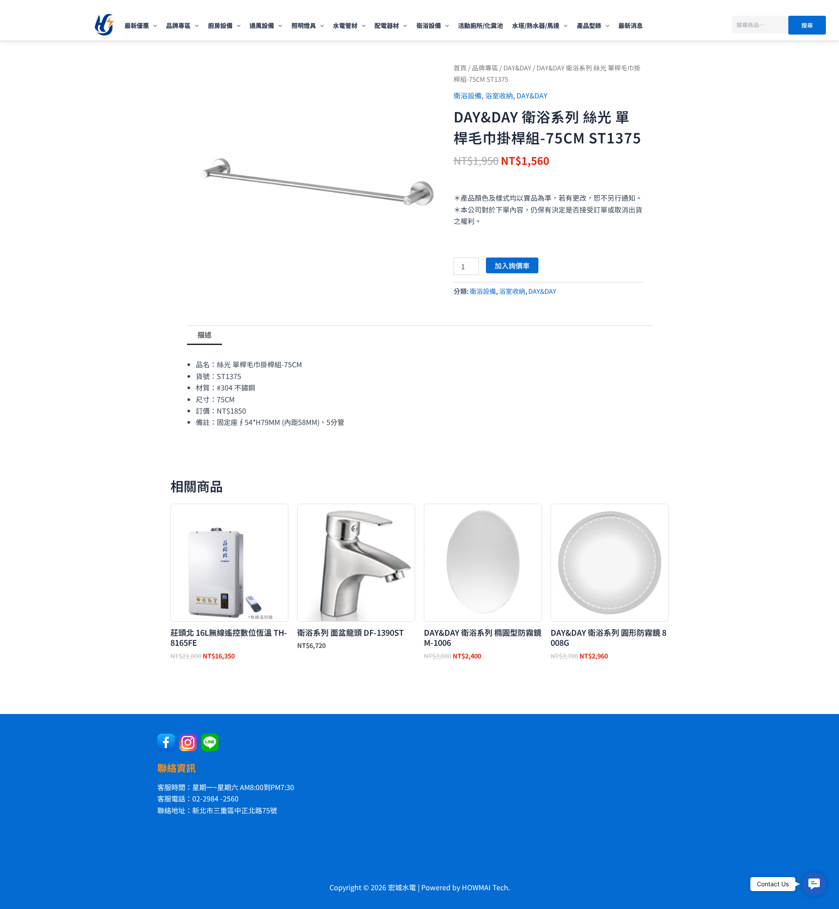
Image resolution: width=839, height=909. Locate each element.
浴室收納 (499, 95)
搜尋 (807, 25)
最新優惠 (137, 25)
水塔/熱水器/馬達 (535, 25)
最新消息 (630, 25)
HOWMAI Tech (485, 887)
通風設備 (262, 25)
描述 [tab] (204, 334)
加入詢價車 (512, 265)
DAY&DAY (517, 67)
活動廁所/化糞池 (480, 25)
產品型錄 (589, 25)
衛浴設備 (428, 25)
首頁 (460, 67)
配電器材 (386, 25)
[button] (153, 25)
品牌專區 (178, 25)
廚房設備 (220, 25)
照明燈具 (303, 25)
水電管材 (345, 25)
